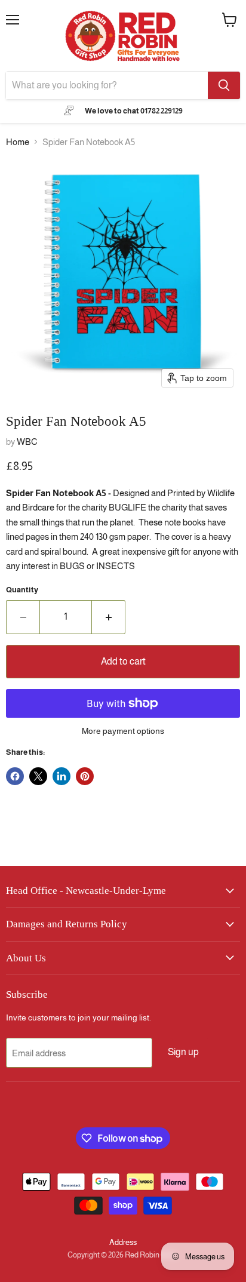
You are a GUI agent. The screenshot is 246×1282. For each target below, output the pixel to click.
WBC (27, 441)
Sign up (183, 1052)
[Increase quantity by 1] (108, 617)
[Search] (224, 85)
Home (17, 142)
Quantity (22, 589)
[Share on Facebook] (15, 776)
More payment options (123, 731)
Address (123, 1242)
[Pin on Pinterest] (85, 776)
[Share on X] (38, 776)
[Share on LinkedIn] (61, 776)
